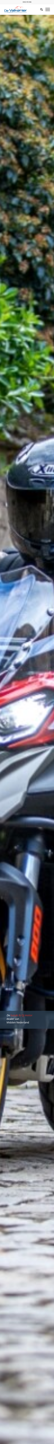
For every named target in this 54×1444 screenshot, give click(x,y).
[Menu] (46, 9)
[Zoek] (40, 9)
